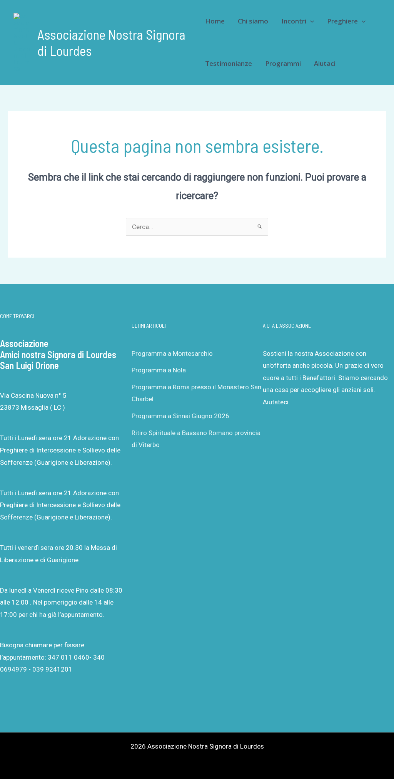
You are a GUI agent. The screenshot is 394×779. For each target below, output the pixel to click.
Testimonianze (228, 63)
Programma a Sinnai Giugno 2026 (180, 416)
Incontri (293, 21)
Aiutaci (325, 63)
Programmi (283, 63)
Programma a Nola (159, 370)
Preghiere (342, 21)
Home (215, 21)
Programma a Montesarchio (172, 353)
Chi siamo (253, 21)
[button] (310, 21)
